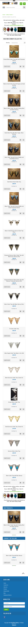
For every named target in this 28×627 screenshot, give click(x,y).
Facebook (4, 617)
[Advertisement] (15, 12)
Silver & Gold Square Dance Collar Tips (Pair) (14, 231)
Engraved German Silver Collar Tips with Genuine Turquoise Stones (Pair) (14, 280)
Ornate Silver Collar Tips (14, 402)
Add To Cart (7, 66)
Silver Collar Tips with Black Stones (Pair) (14, 304)
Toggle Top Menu (14, 0)
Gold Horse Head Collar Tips (14, 181)
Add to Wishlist (20, 66)
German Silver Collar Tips (14, 451)
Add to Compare (23, 66)
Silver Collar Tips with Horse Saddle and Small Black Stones (14, 158)
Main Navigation (3, 7)
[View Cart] (24, 3)
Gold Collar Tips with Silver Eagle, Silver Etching (14, 133)
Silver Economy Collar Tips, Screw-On (14, 377)
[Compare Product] (21, 3)
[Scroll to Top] (23, 574)
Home (3, 14)
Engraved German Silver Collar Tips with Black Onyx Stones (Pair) (14, 255)
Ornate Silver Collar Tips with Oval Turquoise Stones (14, 60)
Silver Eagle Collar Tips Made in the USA (14, 353)
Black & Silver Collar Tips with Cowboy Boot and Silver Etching (14, 109)
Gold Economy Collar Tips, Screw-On (14, 426)
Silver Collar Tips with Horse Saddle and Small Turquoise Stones (14, 206)
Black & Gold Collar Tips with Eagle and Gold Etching (14, 84)
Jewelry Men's (9, 14)
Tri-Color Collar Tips (14, 328)
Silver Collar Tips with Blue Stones (14, 475)
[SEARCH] (24, 7)
